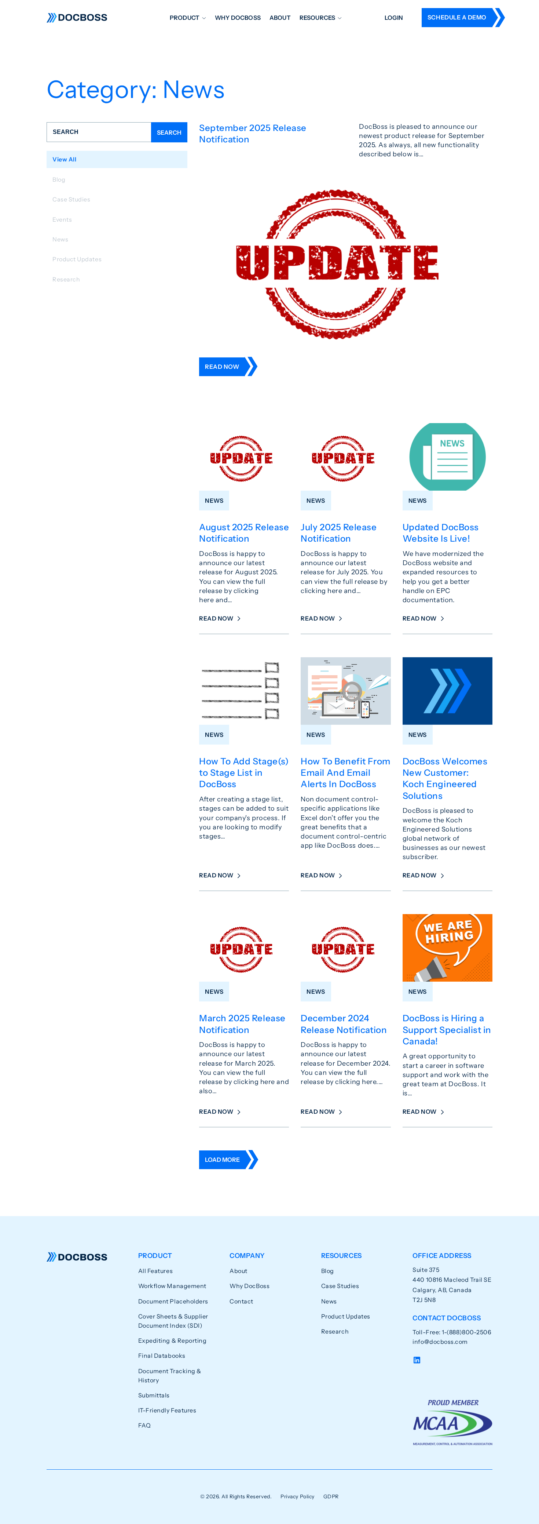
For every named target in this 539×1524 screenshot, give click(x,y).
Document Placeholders (173, 1301)
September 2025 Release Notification (253, 134)
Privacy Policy (297, 1496)
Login (394, 17)
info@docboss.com (440, 1341)
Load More (222, 1159)
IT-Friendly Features (167, 1410)
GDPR (331, 1496)
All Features (155, 1270)
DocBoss (77, 17)
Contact (241, 1301)
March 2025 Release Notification (242, 1024)
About (280, 17)
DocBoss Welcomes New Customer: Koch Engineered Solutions (445, 778)
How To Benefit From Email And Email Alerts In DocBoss (345, 772)
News (329, 1301)
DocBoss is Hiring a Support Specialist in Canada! (447, 1029)
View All (64, 159)
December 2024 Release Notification (344, 1024)
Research (335, 1331)
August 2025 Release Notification (244, 533)
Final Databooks (162, 1355)
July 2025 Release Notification (339, 533)
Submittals (154, 1395)
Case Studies (340, 1286)
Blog (327, 1270)
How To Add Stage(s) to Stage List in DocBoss (244, 772)
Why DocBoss (238, 17)
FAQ (144, 1425)
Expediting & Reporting (172, 1340)
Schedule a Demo (457, 17)
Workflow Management (172, 1286)
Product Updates (345, 1316)
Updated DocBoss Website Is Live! (441, 533)
